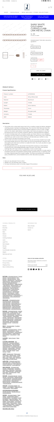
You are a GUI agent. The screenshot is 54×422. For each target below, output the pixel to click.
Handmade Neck (10, 371)
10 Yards (40, 59)
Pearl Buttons (6, 285)
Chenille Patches (7, 378)
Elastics (4, 233)
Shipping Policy (6, 264)
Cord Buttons (6, 287)
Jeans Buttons (6, 297)
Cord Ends (9, 350)
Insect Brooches (6, 302)
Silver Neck (5, 372)
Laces (4, 239)
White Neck (9, 373)
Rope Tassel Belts (7, 327)
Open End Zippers (13, 398)
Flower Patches (7, 379)
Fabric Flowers (12, 338)
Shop (6, 12)
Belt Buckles (10, 320)
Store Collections (41, 12)
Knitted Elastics (11, 330)
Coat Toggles (10, 386)
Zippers (4, 252)
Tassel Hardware (7, 346)
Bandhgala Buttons (12, 282)
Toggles (4, 247)
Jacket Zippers (10, 401)
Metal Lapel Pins (7, 362)
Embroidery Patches (17, 378)
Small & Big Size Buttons (13, 294)
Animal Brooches (7, 301)
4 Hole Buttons (17, 295)
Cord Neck (17, 368)
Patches (5, 246)
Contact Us (14, 0)
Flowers (4, 235)
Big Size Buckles (14, 321)
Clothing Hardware (7, 237)
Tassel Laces (12, 357)
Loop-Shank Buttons (8, 295)
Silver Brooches (7, 308)
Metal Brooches (15, 305)
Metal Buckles (18, 317)
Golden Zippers (10, 404)
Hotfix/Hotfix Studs (7, 345)
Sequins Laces (12, 355)
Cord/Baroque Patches (16, 382)
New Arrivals (27, 12)
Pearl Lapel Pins (17, 363)
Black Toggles (14, 388)
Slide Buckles (10, 317)
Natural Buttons (15, 285)
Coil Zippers (14, 397)
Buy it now (41, 74)
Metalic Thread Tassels (11, 358)
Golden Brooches (16, 307)
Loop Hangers (11, 347)
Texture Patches (6, 382)
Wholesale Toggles (12, 385)
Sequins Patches (7, 380)
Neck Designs (6, 244)
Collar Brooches (6, 303)
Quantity (34, 63)
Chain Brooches (15, 302)
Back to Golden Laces (28, 209)
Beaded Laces (10, 353)
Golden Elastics (16, 333)
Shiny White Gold (37, 53)
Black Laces (17, 353)
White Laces (6, 355)
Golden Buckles (14, 312)
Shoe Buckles (17, 320)
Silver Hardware (16, 344)
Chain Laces (9, 356)
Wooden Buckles (7, 391)
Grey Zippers (16, 405)
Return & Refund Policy (8, 266)
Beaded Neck (10, 368)
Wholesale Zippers (12, 395)
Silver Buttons (10, 292)
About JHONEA (6, 0)
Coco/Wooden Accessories (9, 250)
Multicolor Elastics (7, 333)
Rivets (13, 350)
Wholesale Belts (10, 326)
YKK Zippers (18, 401)
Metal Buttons (10, 280)
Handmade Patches (16, 379)
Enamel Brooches (7, 306)
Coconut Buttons (11, 277)
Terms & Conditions (7, 260)
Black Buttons (14, 290)
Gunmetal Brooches (16, 308)
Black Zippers (13, 402)
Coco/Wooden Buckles (8, 318)
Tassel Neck (5, 369)
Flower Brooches (16, 306)
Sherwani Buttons (11, 278)
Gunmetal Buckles (11, 313)
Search (29, 229)
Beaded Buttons (7, 289)
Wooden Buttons (16, 391)
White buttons (6, 290)
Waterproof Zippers (14, 400)
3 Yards (34, 59)
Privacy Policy (6, 262)
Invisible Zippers (7, 397)
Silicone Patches (7, 383)
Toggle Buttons (18, 283)
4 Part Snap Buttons (15, 296)
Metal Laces (5, 357)
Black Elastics (10, 332)
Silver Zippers (18, 404)
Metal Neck (12, 369)
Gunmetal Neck (12, 372)
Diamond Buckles (7, 316)
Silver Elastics (6, 334)
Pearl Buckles (6, 321)
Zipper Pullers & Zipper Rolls (9, 406)
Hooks (8, 351)
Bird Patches (10, 377)
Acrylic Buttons (15, 289)
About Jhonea (31, 225)
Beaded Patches (18, 377)
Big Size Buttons (14, 287)
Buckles (4, 229)
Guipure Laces (16, 356)
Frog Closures (6, 388)
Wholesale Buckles (12, 311)
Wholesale (15, 12)
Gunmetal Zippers (7, 405)
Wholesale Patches (12, 375)
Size (32, 44)
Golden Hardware (7, 344)
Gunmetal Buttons (7, 291)
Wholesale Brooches (14, 300)
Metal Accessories (12, 349)
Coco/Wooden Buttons (8, 283)
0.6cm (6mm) (35, 47)
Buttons (5, 225)
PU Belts (17, 326)
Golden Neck (18, 371)
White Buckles (10, 314)
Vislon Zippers (6, 402)
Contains (34, 57)
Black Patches (14, 380)
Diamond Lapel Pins (7, 363)
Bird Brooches (15, 301)
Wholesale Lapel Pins (14, 361)
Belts (4, 231)
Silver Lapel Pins (16, 365)
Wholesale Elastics (12, 329)
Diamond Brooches (16, 303)
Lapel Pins (5, 241)
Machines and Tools (7, 254)
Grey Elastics (13, 334)
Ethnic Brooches (7, 305)
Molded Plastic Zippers (12, 396)
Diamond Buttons (15, 286)
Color (33, 51)
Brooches (5, 227)
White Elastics (18, 332)
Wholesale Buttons (13, 276)
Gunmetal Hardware (14, 342)
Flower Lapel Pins (15, 362)
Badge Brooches (7, 307)
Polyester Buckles (7, 322)
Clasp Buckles (18, 314)
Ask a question (27, 168)
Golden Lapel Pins (7, 365)
